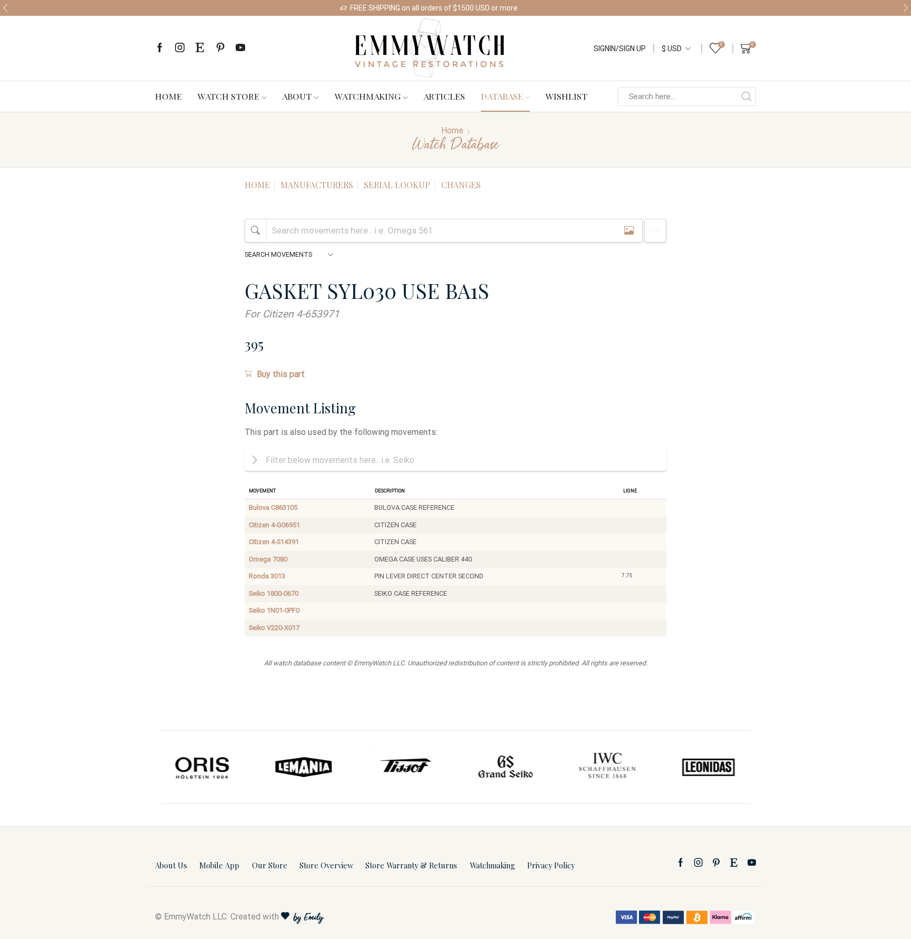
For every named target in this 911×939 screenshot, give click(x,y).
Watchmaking (368, 96)
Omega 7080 (268, 559)
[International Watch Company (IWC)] (607, 767)
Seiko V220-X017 (274, 628)
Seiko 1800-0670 (273, 593)
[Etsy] (200, 48)
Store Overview (326, 865)
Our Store (269, 865)
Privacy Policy (551, 865)
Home (168, 96)
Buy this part (281, 374)
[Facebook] (159, 48)
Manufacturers (316, 184)
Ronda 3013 (267, 576)
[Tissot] (405, 767)
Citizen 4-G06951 (274, 525)
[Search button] (746, 96)
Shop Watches (547, 8)
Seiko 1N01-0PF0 (274, 610)
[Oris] (203, 767)
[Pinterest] (220, 48)
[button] (5, 8)
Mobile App (219, 865)
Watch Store (228, 96)
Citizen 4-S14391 (274, 542)
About (297, 96)
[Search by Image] (629, 231)
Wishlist (566, 96)
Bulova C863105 (273, 507)
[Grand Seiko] (506, 767)
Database (502, 96)
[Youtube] (240, 48)
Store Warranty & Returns (411, 865)
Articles (444, 96)
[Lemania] (304, 767)
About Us (171, 865)
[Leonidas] (708, 767)
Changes (461, 184)
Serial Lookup (397, 184)
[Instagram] (180, 48)
